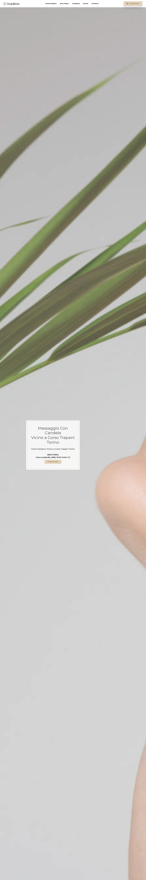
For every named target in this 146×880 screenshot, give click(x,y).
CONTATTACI (53, 462)
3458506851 (134, 3)
